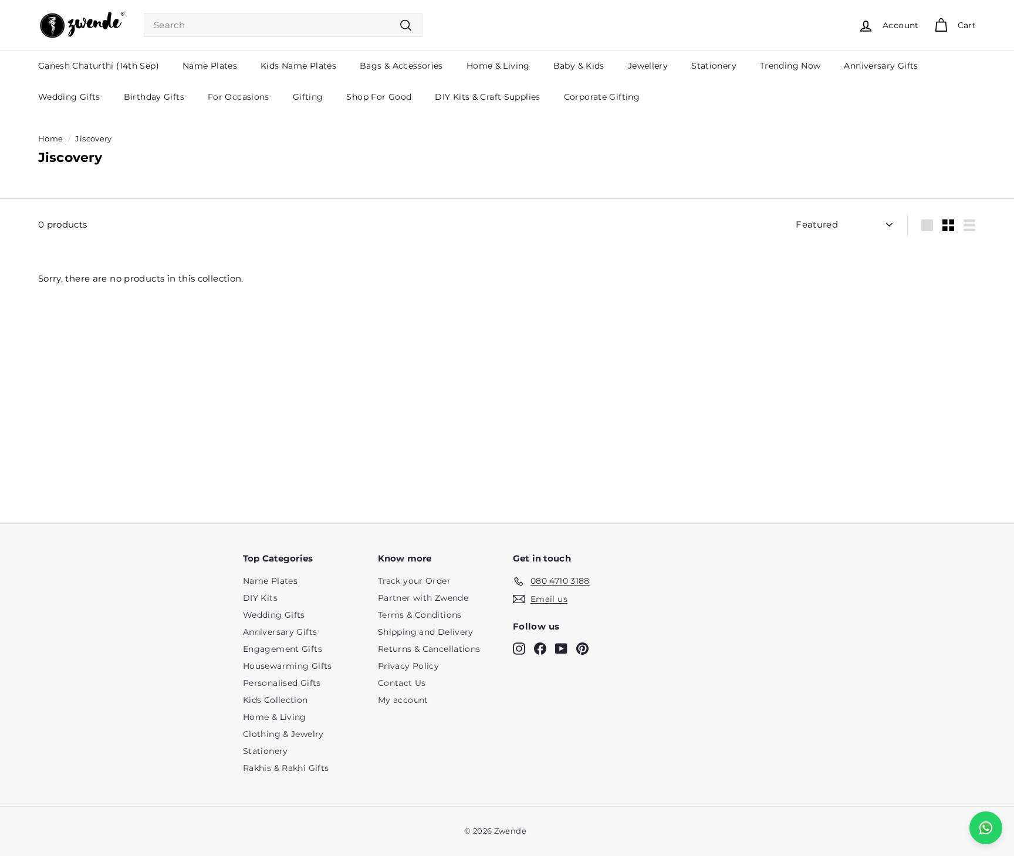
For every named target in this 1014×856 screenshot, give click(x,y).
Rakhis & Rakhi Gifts (286, 768)
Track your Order (414, 581)
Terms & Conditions (420, 615)
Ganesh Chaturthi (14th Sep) (98, 65)
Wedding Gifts (69, 97)
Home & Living (498, 65)
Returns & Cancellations (429, 649)
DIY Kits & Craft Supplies (487, 97)
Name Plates (209, 65)
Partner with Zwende (423, 598)
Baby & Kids (578, 65)
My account (403, 700)
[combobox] (283, 25)
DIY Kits (260, 598)
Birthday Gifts (154, 97)
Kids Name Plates (298, 65)
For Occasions (238, 97)
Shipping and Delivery (426, 632)
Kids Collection (275, 700)
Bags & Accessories (401, 65)
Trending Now (790, 65)
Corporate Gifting (602, 97)
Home (50, 138)
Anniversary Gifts (881, 65)
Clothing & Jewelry (283, 734)
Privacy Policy (408, 666)
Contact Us (402, 683)
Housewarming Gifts (287, 666)
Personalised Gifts (282, 683)
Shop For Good (378, 97)
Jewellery (648, 65)
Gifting (308, 97)
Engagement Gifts (282, 649)
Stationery (713, 65)
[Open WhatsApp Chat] (985, 827)
